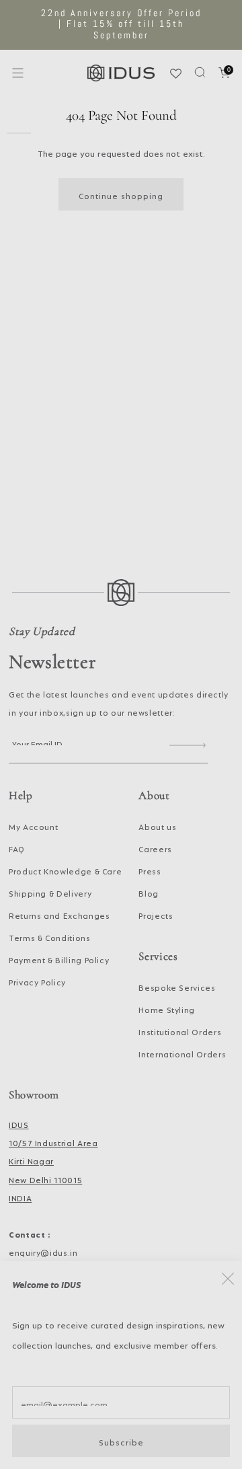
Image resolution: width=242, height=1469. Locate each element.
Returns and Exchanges (59, 914)
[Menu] (18, 73)
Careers (154, 847)
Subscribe (121, 1440)
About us (157, 825)
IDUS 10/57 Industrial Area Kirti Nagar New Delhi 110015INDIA (53, 1160)
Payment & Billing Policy (59, 958)
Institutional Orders (179, 1030)
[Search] (200, 72)
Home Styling (166, 1008)
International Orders (182, 1052)
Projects (155, 914)
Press (149, 869)
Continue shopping (121, 194)
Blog (148, 892)
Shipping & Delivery (50, 892)
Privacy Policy (37, 980)
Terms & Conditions (50, 936)
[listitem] (121, 25)
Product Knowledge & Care (65, 869)
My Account (33, 825)
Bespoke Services (176, 986)
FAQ (17, 847)
